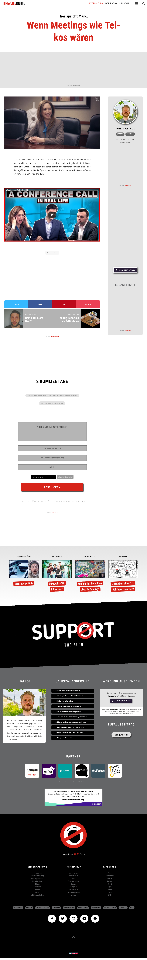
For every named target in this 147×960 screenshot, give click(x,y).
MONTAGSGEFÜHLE (24, 556)
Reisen (109, 881)
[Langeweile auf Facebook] (52, 918)
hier (31, 501)
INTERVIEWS (57, 556)
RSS (132, 907)
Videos (73, 895)
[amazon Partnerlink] (32, 770)
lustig (37, 892)
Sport (110, 884)
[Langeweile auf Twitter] (63, 918)
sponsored (83, 907)
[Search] (143, 3)
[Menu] (136, 3)
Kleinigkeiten (37, 881)
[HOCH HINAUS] (73, 937)
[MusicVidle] (65, 770)
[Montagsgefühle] (24, 573)
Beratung (96, 907)
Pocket (88, 304)
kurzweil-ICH (73, 889)
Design (73, 884)
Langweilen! (121, 734)
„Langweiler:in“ (113, 696)
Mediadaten (69, 907)
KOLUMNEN (123, 556)
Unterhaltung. (95, 3)
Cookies (123, 907)
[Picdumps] (98, 770)
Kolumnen (110, 876)
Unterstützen (42, 907)
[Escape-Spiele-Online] (115, 770)
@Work (120, 134)
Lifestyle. (124, 3)
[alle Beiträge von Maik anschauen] (125, 112)
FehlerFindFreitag (37, 876)
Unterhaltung (37, 867)
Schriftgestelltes (73, 892)
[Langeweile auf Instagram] (73, 918)
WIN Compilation (37, 895)
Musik (109, 878)
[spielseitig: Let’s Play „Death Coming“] (90, 576)
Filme (37, 884)
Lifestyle (109, 867)
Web (109, 895)
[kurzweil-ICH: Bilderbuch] (57, 576)
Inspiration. (111, 3)
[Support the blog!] (73, 634)
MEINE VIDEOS (90, 556)
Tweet (16, 304)
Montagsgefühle (37, 878)
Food (110, 873)
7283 (76, 854)
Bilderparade (37, 873)
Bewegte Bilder (73, 881)
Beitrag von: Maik (125, 129)
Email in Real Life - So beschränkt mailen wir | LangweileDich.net (55, 395)
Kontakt (56, 907)
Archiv (29, 907)
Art (73, 878)
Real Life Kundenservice (55, 403)
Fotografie (73, 887)
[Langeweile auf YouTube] (84, 918)
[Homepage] (17, 3)
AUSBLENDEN (76, 85)
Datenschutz (110, 907)
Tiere (110, 892)
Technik (130, 134)
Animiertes (73, 873)
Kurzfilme (37, 887)
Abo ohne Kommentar (65, 477)
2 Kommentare (125, 142)
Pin (64, 304)
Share (40, 304)
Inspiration (73, 867)
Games (37, 889)
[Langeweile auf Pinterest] (95, 918)
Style (110, 887)
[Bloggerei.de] (73, 953)
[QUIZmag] (82, 770)
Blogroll (18, 907)
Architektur (73, 876)
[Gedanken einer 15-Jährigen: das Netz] (123, 576)
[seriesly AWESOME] (49, 770)
